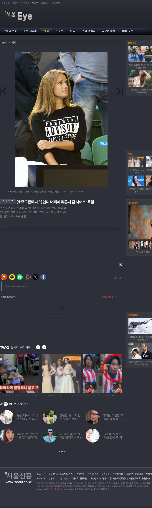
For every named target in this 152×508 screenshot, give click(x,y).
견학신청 (105, 473)
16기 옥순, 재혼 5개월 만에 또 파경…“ (112, 437)
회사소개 (41, 478)
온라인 (65, 473)
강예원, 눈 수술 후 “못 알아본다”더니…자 (27, 437)
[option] (62, 431)
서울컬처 (56, 2)
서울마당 (80, 473)
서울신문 (5, 2)
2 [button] (62, 451)
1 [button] (59, 451)
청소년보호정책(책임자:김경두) (124, 478)
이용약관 (83, 478)
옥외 (70, 473)
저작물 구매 (92, 473)
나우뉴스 (25, 2)
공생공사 (45, 2)
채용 (74, 478)
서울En (35, 2)
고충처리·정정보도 (134, 473)
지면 (59, 473)
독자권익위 (118, 473)
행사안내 (64, 478)
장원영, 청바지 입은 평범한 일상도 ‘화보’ (70, 419)
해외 (13, 42)
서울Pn (15, 2)
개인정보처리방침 (98, 478)
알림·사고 (52, 478)
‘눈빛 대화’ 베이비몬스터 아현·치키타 (27, 419)
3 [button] (64, 451)
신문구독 (41, 473)
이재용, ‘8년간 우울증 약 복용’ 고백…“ (112, 419)
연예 (4, 42)
